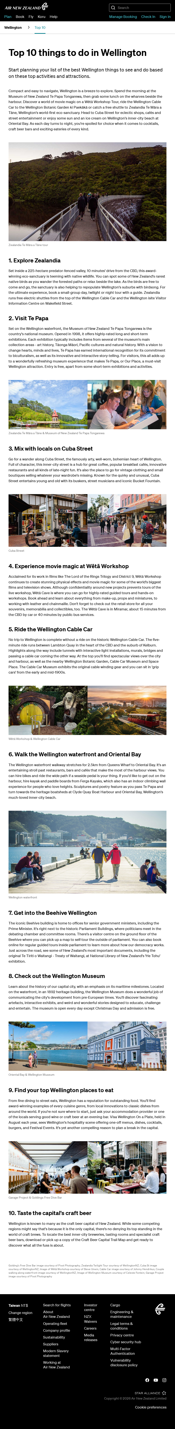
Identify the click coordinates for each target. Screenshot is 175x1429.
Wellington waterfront (23, 897)
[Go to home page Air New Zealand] (26, 6)
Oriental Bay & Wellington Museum (31, 1075)
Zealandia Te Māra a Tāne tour (28, 245)
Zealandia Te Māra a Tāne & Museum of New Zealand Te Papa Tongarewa (56, 433)
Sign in (165, 16)
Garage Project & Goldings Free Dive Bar (35, 1197)
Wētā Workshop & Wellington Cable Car (34, 739)
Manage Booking (123, 16)
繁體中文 (16, 1319)
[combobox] (140, 8)
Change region (20, 1312)
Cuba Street (16, 551)
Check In (148, 16)
